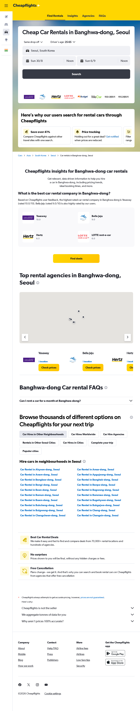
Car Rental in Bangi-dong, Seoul (39, 484)
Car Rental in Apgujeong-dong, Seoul (99, 474)
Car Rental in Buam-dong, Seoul (38, 500)
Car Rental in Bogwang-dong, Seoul (98, 489)
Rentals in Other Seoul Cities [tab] (39, 442)
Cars (20, 155)
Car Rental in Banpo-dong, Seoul (96, 484)
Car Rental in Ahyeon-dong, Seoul (40, 469)
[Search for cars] (6, 32)
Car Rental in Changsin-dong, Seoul (97, 515)
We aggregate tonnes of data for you (44, 614)
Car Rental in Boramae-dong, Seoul (97, 495)
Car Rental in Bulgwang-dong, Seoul (41, 510)
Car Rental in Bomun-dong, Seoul (39, 495)
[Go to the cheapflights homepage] (26, 5)
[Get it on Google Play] (115, 653)
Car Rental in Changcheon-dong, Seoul (42, 515)
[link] (76, 258)
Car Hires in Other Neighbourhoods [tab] (43, 434)
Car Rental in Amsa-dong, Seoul (95, 469)
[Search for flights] (6, 16)
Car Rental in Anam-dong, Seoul (39, 474)
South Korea (40, 155)
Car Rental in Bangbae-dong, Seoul (40, 479)
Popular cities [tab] (30, 451)
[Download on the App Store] (115, 662)
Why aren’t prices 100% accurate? (43, 621)
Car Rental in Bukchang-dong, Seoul (41, 505)
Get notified (112, 136)
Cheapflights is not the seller (39, 608)
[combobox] (33, 42)
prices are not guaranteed (92, 597)
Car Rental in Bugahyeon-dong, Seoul (99, 500)
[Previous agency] (25, 337)
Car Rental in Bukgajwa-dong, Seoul (98, 505)
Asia (29, 155)
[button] (6, 6)
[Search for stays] (6, 24)
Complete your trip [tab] (102, 442)
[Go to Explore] (6, 39)
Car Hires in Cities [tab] (73, 442)
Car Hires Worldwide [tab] (83, 434)
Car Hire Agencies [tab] (113, 434)
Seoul (53, 155)
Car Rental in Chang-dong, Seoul (96, 510)
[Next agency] (127, 337)
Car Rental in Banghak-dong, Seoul (97, 479)
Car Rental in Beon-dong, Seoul (38, 489)
